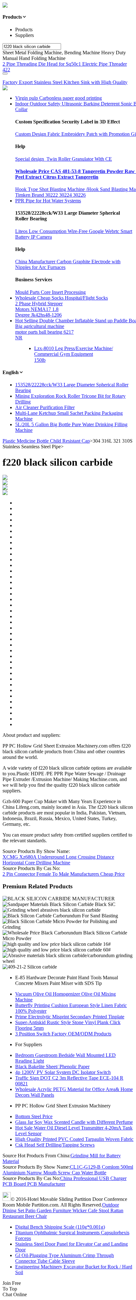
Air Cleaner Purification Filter (45, 407)
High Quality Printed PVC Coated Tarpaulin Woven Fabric (74, 1139)
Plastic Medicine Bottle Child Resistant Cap (46, 441)
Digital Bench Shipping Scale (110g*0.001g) (60, 1227)
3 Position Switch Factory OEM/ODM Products (63, 1033)
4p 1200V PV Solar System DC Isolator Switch (63, 1072)
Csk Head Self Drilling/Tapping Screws (55, 1145)
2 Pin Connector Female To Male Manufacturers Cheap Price (64, 874)
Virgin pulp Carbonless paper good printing (58, 98)
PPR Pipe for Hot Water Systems (48, 200)
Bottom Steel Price (34, 1116)
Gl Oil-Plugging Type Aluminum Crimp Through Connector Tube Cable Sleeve (64, 1258)
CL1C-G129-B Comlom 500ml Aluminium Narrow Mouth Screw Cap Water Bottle (68, 1169)
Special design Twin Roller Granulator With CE (63, 159)
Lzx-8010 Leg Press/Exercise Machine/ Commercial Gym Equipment (73, 351)
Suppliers (24, 35)
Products (24, 29)
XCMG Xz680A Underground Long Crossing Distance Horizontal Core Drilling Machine (58, 859)
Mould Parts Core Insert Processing (50, 292)
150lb (40, 360)
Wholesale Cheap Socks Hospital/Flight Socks (61, 298)
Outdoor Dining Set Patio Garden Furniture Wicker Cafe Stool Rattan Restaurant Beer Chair (63, 1210)
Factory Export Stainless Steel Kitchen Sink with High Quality (65, 82)
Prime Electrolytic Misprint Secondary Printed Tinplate (69, 1016)
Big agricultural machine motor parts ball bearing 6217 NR (44, 332)
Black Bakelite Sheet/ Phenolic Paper (52, 1066)
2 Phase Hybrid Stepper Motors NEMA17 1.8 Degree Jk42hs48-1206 (39, 309)
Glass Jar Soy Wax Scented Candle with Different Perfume (74, 1122)
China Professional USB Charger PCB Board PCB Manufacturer (65, 1181)
